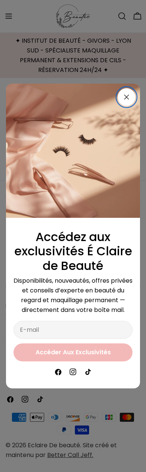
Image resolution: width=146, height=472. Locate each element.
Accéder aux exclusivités (73, 352)
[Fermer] (127, 97)
